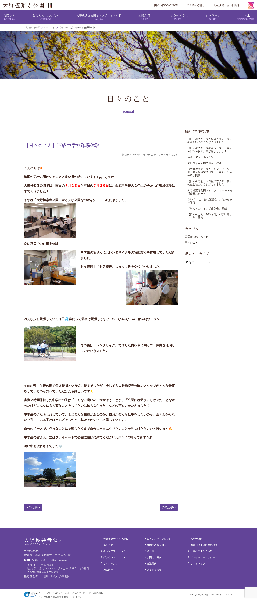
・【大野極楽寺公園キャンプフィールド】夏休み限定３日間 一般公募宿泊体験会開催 (208, 172)
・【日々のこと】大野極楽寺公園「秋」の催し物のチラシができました (208, 141)
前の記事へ (33, 507)
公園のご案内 (154, 557)
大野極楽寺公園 (29, 5)
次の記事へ (168, 507)
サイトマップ (197, 563)
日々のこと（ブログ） (159, 538)
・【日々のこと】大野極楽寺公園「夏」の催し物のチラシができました (208, 183)
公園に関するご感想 (164, 5)
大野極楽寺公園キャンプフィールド (98, 17)
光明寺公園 (196, 538)
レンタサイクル (177, 16)
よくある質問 (195, 5)
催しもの (108, 544)
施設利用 (144, 16)
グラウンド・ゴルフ (114, 557)
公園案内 (9, 16)
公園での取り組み (156, 544)
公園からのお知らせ (196, 236)
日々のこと (191, 242)
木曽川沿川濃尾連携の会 (203, 544)
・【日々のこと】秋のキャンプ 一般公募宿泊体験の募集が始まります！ (208, 150)
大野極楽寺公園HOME (115, 538)
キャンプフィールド (114, 551)
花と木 (245, 16)
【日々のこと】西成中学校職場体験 (61, 145)
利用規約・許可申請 (225, 5)
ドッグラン (212, 16)
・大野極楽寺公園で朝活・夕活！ (204, 163)
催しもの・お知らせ (45, 16)
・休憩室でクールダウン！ (200, 157)
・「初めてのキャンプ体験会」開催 (206, 208)
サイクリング (110, 563)
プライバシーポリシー (202, 557)
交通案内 (152, 563)
